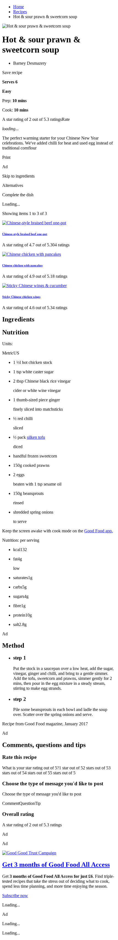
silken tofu (36, 437)
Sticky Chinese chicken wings (21, 296)
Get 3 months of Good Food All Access (56, 864)
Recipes (20, 11)
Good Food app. (98, 530)
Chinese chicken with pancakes (22, 265)
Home (18, 6)
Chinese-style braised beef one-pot (24, 234)
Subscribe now (15, 895)
